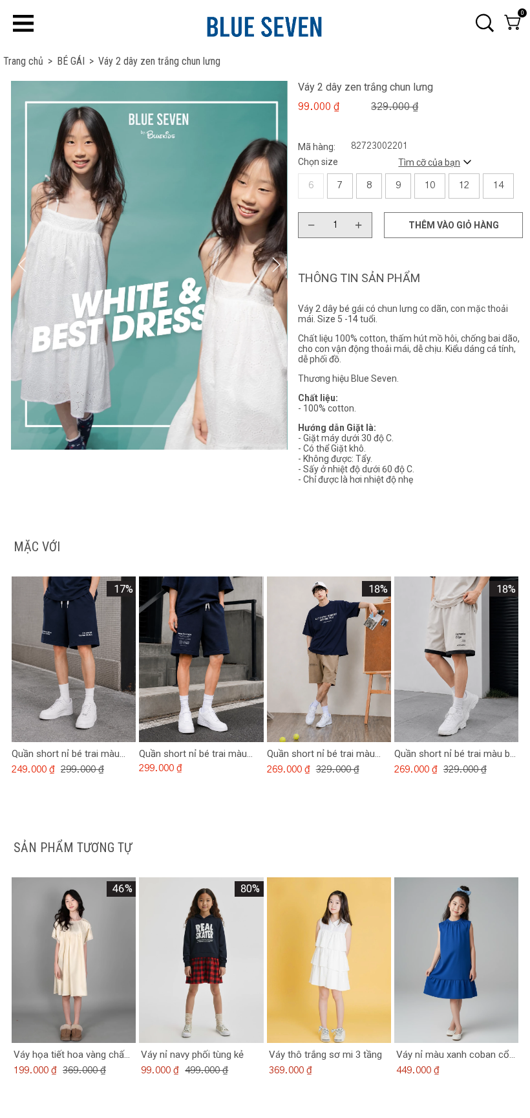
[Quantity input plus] (359, 225)
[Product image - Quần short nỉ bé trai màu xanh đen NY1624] (201, 659)
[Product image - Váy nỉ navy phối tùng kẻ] (201, 960)
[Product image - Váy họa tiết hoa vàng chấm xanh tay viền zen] (74, 960)
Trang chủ (27, 61)
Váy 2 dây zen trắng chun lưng (159, 61)
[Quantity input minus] (311, 225)
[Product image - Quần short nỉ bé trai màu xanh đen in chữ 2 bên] (74, 659)
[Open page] (264, 24)
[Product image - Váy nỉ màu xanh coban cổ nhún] (456, 960)
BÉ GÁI (75, 61)
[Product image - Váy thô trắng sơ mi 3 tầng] (328, 960)
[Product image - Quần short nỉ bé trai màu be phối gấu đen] (456, 659)
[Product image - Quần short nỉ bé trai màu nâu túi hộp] (328, 659)
